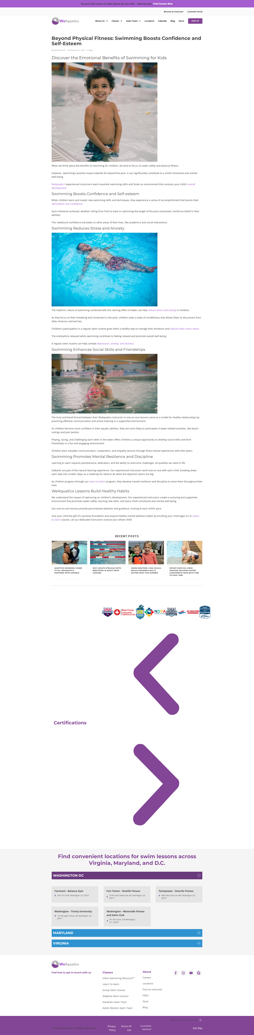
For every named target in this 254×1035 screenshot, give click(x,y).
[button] (156, 675)
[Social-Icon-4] (176, 973)
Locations (149, 20)
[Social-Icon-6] (183, 973)
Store (181, 20)
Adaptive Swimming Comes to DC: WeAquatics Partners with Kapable (68, 570)
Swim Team (132, 20)
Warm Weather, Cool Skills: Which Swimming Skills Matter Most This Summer (146, 570)
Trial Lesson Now (163, 3)
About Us (100, 20)
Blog (173, 20)
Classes (115, 20)
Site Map (197, 1028)
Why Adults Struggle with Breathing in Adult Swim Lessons (107, 570)
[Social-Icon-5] (199, 973)
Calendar (162, 20)
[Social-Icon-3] (191, 973)
